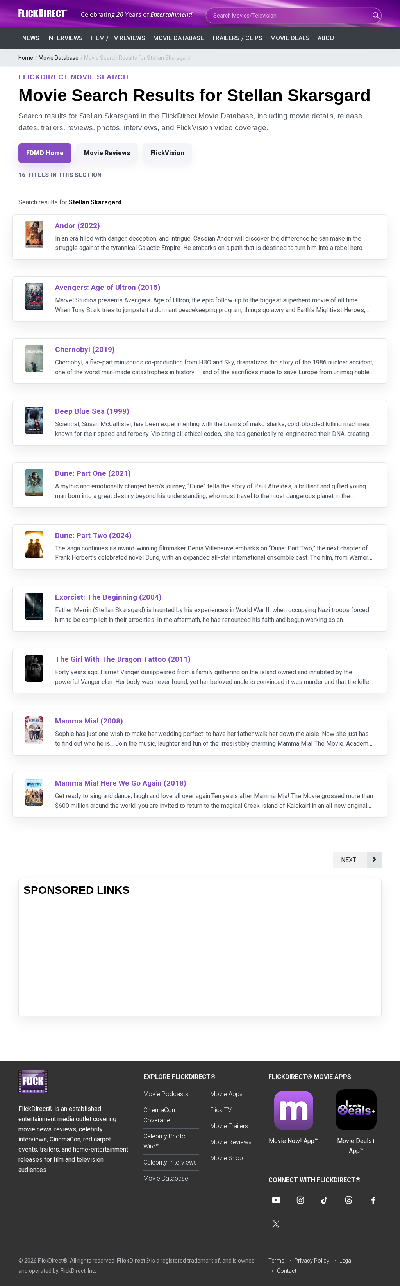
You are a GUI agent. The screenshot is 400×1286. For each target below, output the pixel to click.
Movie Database (178, 38)
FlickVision (167, 153)
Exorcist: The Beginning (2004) (108, 597)
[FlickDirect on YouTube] (276, 1200)
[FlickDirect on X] (276, 1224)
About (328, 38)
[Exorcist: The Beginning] (34, 597)
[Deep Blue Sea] (34, 411)
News (30, 38)
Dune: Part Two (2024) (93, 535)
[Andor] (34, 226)
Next (350, 860)
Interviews (65, 38)
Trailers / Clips (237, 38)
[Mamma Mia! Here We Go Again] (34, 783)
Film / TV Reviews (118, 38)
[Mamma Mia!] (34, 721)
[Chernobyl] (34, 350)
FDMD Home (45, 153)
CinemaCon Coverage (159, 1115)
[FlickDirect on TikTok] (324, 1200)
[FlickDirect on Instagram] (300, 1200)
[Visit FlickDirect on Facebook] (373, 1200)
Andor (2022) (77, 225)
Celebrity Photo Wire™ (164, 1141)
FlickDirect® (133, 1260)
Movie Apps (226, 1094)
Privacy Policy (312, 1260)
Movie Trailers (229, 1126)
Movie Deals (290, 38)
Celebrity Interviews (170, 1162)
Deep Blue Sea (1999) (92, 411)
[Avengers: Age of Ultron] (34, 287)
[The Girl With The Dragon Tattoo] (34, 659)
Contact (286, 1271)
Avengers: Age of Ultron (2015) (108, 287)
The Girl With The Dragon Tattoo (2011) (123, 659)
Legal (345, 1260)
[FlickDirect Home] (43, 13)
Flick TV (221, 1110)
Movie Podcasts (165, 1094)
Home (25, 58)
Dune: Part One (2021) (93, 473)
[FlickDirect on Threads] (349, 1200)
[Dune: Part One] (34, 473)
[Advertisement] (200, 956)
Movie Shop (226, 1158)
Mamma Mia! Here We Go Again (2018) (120, 783)
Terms (276, 1260)
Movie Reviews (107, 153)
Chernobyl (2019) (85, 349)
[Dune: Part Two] (34, 535)
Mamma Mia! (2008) (89, 720)
